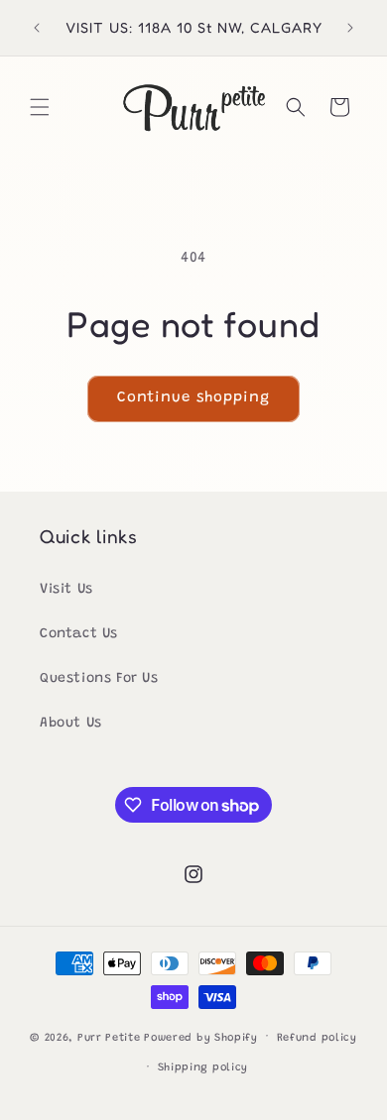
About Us (71, 723)
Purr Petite (109, 1037)
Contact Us (79, 634)
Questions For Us (99, 679)
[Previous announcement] (37, 28)
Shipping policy (203, 1068)
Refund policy (317, 1038)
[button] (40, 107)
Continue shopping (193, 398)
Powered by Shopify (201, 1037)
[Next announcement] (350, 28)
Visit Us (66, 590)
